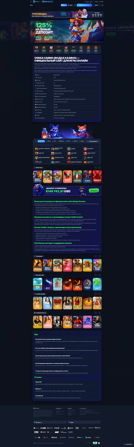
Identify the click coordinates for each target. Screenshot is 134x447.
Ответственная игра (71, 411)
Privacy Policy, (97, 412)
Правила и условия (71, 409)
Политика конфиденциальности (71, 413)
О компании (58, 409)
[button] (65, 43)
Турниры (57, 412)
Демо (39, 179)
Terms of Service (83, 414)
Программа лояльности (60, 411)
